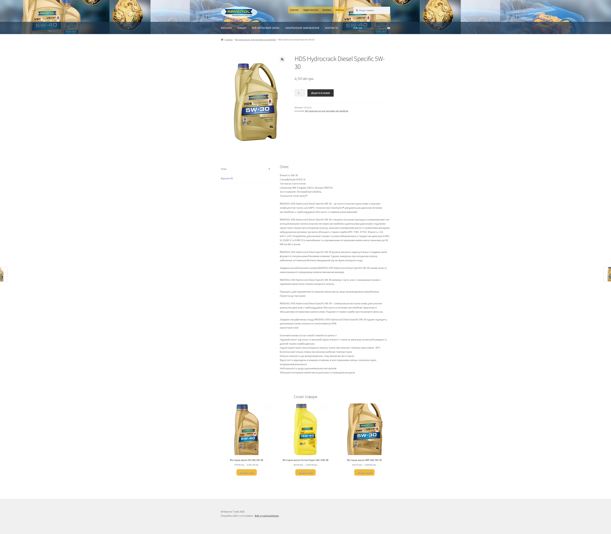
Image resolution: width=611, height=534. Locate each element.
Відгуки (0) (227, 178)
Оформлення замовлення (302, 27)
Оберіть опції (246, 472)
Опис (224, 168)
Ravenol (327, 10)
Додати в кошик (320, 92)
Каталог (294, 10)
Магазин (226, 27)
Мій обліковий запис (266, 27)
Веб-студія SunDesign (267, 515)
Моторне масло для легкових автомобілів (255, 39)
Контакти (331, 27)
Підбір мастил (310, 10)
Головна (229, 39)
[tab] (246, 169)
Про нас (340, 10)
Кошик (241, 27)
